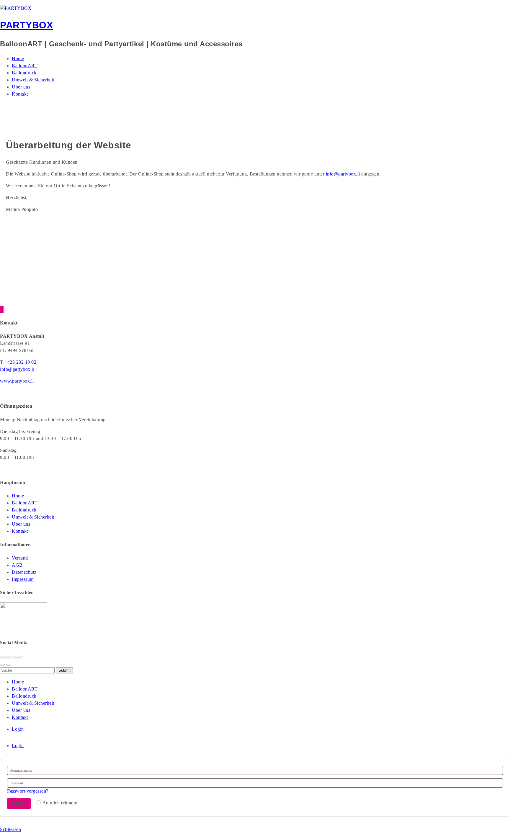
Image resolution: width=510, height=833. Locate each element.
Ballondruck (24, 72)
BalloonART (24, 65)
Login (18, 729)
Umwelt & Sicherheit (33, 79)
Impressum (23, 579)
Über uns (21, 86)
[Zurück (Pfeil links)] (2, 664)
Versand (20, 557)
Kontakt (20, 93)
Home (18, 58)
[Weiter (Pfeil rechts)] (8, 664)
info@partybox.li (343, 173)
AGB (17, 565)
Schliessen (10, 829)
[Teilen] (8, 657)
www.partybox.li (17, 380)
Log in (19, 803)
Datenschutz (24, 572)
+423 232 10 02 (20, 362)
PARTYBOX (26, 25)
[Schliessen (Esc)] (2, 657)
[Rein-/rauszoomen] (20, 657)
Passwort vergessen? (27, 790)
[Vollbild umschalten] (14, 657)
